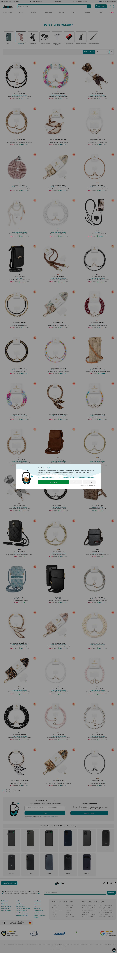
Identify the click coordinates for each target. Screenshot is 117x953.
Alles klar (54, 482)
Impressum (83, 485)
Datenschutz (92, 485)
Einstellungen (89, 482)
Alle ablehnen (76, 482)
